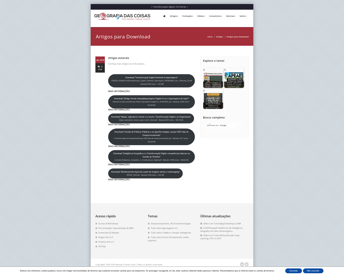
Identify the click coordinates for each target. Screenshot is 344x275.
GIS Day (102, 246)
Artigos (173, 16)
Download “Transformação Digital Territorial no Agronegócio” (151, 80)
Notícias (230, 16)
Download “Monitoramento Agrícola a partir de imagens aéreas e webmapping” (145, 173)
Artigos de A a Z (105, 237)
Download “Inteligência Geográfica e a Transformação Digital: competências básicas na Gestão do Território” (151, 156)
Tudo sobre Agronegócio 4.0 (164, 228)
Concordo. (293, 271)
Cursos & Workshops (108, 223)
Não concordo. (313, 271)
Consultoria (215, 16)
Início (210, 36)
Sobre (242, 16)
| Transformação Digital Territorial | (169, 7)
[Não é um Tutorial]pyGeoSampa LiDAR (222, 223)
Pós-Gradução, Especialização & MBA (115, 228)
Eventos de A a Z (106, 241)
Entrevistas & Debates (108, 232)
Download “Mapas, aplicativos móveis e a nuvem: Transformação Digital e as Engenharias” (151, 118)
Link (100, 69)
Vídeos (200, 16)
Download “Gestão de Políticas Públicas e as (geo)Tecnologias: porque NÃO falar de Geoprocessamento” (151, 137)
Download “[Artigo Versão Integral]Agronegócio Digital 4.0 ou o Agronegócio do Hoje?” (151, 101)
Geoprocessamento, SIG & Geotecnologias (171, 223)
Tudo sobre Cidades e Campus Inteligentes (171, 232)
